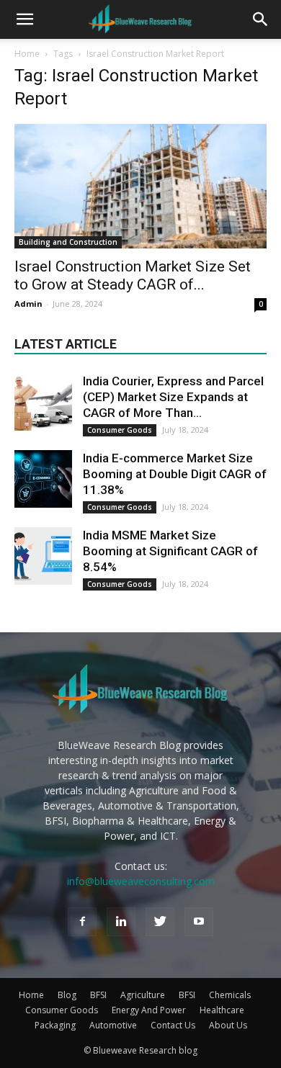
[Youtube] (198, 921)
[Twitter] (160, 921)
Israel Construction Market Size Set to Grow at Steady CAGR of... (132, 275)
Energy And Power (149, 1010)
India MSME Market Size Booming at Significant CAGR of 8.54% (170, 551)
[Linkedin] (121, 921)
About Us (228, 1025)
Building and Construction (68, 242)
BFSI (98, 995)
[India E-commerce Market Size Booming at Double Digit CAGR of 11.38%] (43, 479)
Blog (67, 995)
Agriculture (142, 995)
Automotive (113, 1025)
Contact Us (173, 1025)
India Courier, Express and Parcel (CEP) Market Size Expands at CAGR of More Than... (173, 397)
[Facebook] (82, 921)
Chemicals (230, 995)
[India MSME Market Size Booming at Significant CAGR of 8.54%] (43, 556)
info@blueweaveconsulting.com (141, 881)
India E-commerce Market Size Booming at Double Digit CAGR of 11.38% (175, 474)
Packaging (55, 1025)
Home (27, 54)
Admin (28, 303)
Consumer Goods (119, 430)
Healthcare (222, 1010)
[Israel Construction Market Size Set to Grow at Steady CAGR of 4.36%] (140, 186)
